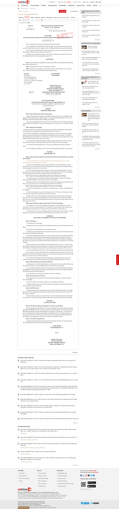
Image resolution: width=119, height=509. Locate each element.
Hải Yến (75, 352)
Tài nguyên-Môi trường (40, 447)
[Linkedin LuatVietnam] (94, 476)
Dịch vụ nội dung (42, 483)
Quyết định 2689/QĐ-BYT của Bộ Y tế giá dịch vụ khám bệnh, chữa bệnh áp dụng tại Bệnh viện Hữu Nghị (47, 394)
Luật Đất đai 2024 (43, 507)
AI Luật (89, 5)
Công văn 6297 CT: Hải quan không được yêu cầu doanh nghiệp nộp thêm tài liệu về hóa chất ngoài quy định (94, 117)
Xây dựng (22, 453)
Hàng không (27, 453)
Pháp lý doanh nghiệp (43, 478)
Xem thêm (75, 422)
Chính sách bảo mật (62, 481)
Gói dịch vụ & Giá (77, 2)
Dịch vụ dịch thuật (42, 481)
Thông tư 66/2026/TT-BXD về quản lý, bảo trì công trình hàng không (38, 451)
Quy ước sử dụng (62, 478)
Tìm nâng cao (75, 11)
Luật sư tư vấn (80, 5)
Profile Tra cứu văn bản (24, 478)
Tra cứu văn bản (34, 5)
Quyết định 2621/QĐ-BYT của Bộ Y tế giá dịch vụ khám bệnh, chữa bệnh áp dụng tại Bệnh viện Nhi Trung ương (49, 418)
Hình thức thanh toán (62, 475)
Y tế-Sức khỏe (23, 433)
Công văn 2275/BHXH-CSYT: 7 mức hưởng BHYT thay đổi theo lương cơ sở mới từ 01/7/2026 (91, 93)
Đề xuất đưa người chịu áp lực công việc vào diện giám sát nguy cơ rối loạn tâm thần (91, 53)
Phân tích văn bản (43, 475)
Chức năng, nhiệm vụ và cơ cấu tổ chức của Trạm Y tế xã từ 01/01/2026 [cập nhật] (90, 64)
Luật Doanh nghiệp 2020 (32, 507)
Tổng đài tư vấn (42, 486)
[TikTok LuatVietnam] (89, 476)
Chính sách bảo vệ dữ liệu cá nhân (65, 483)
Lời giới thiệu (22, 473)
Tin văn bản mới (52, 5)
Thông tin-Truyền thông (32, 439)
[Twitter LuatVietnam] (91, 476)
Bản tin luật (71, 5)
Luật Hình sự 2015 (52, 507)
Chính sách (29, 461)
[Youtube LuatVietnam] (86, 476)
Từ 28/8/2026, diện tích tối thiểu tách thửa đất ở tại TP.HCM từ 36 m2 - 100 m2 (90, 131)
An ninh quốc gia (30, 447)
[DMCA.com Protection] (95, 503)
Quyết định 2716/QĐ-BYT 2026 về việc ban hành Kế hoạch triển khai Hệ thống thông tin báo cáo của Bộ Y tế (48, 437)
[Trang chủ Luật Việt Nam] (24, 2)
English (86, 2)
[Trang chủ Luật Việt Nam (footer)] (25, 490)
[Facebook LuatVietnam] (81, 476)
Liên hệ (20, 481)
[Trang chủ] (18, 5)
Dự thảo (43, 5)
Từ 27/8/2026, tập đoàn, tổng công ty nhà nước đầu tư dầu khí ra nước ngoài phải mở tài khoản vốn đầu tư (91, 144)
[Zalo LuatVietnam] (84, 476)
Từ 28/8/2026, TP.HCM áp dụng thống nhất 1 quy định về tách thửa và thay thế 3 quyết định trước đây (91, 138)
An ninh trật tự (23, 447)
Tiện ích (95, 5)
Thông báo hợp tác (62, 486)
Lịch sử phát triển (23, 475)
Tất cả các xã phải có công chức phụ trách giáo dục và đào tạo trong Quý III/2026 (90, 125)
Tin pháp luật (62, 5)
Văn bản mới (24, 5)
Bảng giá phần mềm (62, 473)
